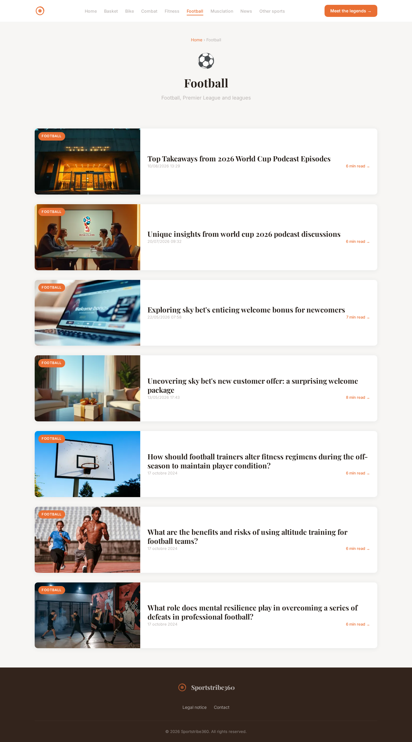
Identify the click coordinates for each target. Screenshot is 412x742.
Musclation (222, 10)
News (246, 10)
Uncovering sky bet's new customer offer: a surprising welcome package (252, 385)
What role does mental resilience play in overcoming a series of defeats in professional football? (252, 612)
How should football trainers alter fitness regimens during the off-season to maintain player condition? (257, 461)
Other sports (272, 10)
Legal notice (194, 707)
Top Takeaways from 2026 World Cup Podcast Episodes (239, 158)
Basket (111, 10)
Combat (149, 10)
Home (91, 10)
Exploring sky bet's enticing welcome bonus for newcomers (246, 309)
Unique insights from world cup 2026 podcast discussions (244, 234)
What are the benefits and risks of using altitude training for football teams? (247, 536)
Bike (129, 10)
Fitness (172, 10)
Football (195, 10)
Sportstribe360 (213, 687)
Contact (222, 707)
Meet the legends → (351, 10)
